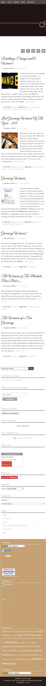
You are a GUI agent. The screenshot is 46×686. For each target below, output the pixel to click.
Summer (40, 655)
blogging (32, 107)
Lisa (15, 68)
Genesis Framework (35, 680)
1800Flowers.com (36, 222)
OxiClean (16, 224)
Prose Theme (20, 680)
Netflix (27, 646)
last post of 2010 (15, 169)
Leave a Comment (24, 183)
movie (13, 646)
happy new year (6, 169)
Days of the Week (26, 635)
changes (37, 107)
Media (23, 2)
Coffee (15, 635)
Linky (27, 642)
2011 (36, 167)
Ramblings (17, 109)
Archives (3, 489)
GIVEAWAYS (7, 529)
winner (30, 659)
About (9, 2)
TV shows (12, 659)
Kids (23, 642)
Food (41, 638)
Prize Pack (29, 306)
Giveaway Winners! (14, 233)
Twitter (18, 659)
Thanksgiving (5, 659)
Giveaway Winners (13, 178)
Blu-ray (11, 635)
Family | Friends (35, 638)
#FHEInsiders (6, 631)
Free (3, 642)
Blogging (13, 107)
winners (30, 109)
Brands (16, 2)
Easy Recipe (8, 638)
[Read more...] (31, 102)
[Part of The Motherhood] (10, 601)
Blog (35, 631)
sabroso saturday (20, 655)
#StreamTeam (23, 631)
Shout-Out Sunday (31, 655)
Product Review (27, 650)
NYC (14, 650)
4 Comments (22, 238)
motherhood (6, 646)
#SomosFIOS (14, 631)
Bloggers (40, 631)
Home (3, 2)
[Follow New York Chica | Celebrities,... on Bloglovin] (10, 414)
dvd (3, 638)
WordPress (20, 682)
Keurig (19, 642)
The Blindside (36, 306)
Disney (39, 635)
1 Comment (24, 286)
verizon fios (24, 659)
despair (4, 109)
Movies (20, 646)
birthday (31, 631)
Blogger (28, 107)
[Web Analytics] (6, 556)
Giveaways (19, 167)
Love (30, 642)
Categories (4, 500)
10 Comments (22, 68)
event (21, 638)
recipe (14, 655)
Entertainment (15, 638)
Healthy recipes (10, 109)
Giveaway (40, 167)
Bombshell (5, 224)
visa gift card (24, 109)
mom (34, 642)
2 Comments (24, 128)
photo (18, 651)
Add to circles (6, 464)
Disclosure (30, 2)
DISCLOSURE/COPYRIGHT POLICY (15, 525)
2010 (33, 167)
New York (33, 646)
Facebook (27, 638)
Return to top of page (23, 678)
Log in (27, 682)
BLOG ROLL (7, 518)
